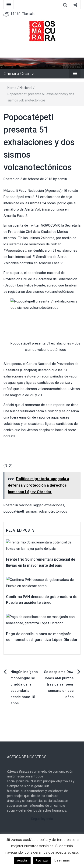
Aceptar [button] (22, 860)
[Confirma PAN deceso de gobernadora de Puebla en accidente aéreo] (42, 583)
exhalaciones (54, 505)
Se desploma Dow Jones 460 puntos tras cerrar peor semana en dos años (59, 684)
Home (11, 88)
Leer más (62, 860)
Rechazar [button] (42, 860)
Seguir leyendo (42, 819)
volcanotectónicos (52, 511)
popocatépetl (14, 511)
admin (62, 179)
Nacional (26, 88)
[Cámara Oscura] (42, 63)
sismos (31, 511)
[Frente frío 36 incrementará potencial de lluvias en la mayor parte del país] (42, 545)
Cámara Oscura (19, 73)
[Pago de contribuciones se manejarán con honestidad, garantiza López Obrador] (42, 620)
